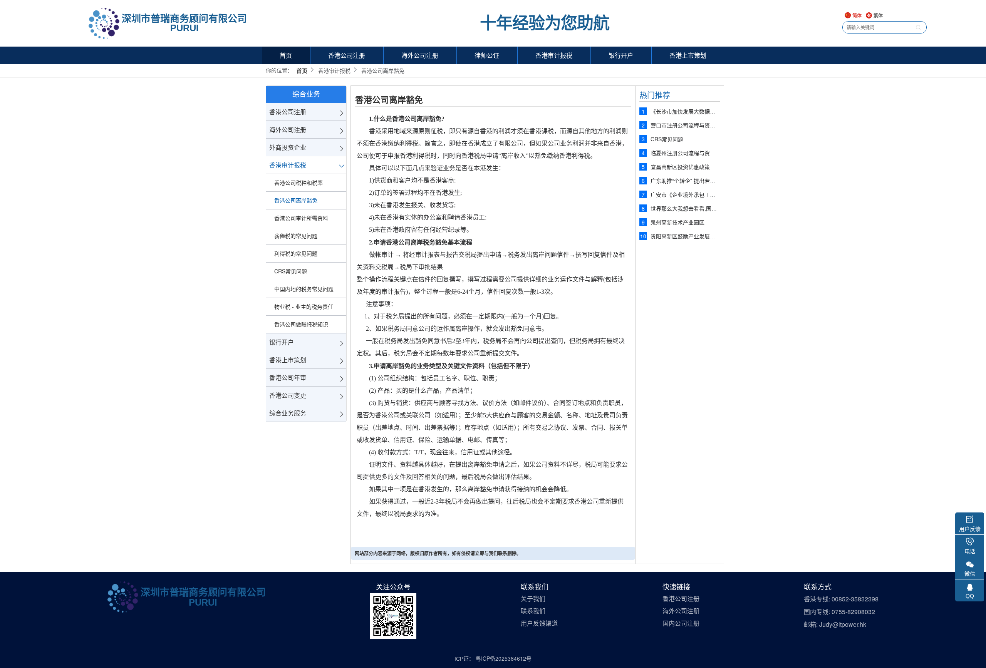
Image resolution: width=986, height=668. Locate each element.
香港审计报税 (553, 55)
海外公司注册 (419, 55)
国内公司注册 (680, 623)
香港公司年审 (287, 377)
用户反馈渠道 (539, 623)
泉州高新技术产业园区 (677, 222)
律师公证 (487, 55)
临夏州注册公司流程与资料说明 (688, 153)
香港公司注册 (346, 55)
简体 (856, 16)
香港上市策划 (687, 55)
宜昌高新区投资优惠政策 (680, 167)
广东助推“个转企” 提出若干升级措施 (694, 180)
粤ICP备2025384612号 (504, 658)
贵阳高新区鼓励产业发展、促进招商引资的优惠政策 (713, 236)
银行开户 (621, 55)
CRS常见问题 (290, 271)
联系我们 (533, 611)
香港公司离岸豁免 (295, 200)
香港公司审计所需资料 (301, 218)
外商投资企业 (287, 147)
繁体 (877, 16)
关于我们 (533, 599)
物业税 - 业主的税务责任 (303, 306)
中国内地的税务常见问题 (304, 289)
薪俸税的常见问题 (295, 235)
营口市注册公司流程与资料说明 (688, 125)
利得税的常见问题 (295, 253)
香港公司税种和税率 (298, 182)
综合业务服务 (287, 413)
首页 (286, 55)
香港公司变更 (287, 395)
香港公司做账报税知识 (301, 324)
